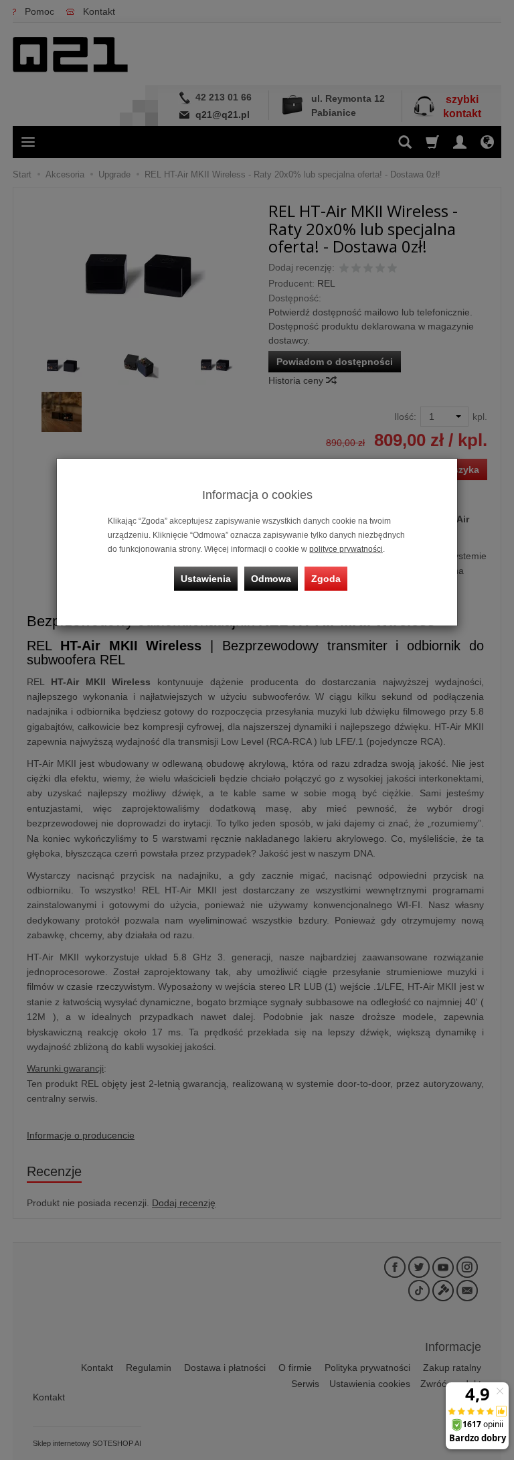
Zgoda (326, 578)
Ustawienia (206, 578)
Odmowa (271, 578)
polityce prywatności (346, 549)
